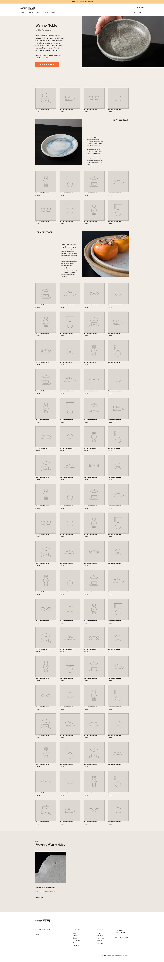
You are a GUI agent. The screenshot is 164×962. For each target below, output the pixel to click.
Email (99, 933)
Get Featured (140, 7)
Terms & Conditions (120, 932)
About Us (76, 945)
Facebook (100, 935)
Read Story (39, 897)
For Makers (100, 943)
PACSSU (111, 955)
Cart (141, 12)
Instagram (100, 938)
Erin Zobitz (126, 955)
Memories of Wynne (45, 888)
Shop (22, 12)
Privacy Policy (119, 930)
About (53, 12)
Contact (99, 941)
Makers (30, 12)
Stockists (76, 943)
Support (45, 12)
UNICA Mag (76, 940)
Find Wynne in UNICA (47, 64)
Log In (133, 12)
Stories (38, 12)
